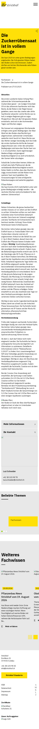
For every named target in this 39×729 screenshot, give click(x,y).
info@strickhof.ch (8, 668)
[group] (19, 513)
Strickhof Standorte (14, 675)
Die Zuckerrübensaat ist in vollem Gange (17, 82)
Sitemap (4, 695)
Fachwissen (5, 80)
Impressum (5, 691)
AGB (3, 685)
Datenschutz (6, 688)
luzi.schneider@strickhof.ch (13, 480)
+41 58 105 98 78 (10, 477)
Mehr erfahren (11, 626)
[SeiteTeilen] (37, 30)
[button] (2, 531)
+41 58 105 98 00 (8, 666)
